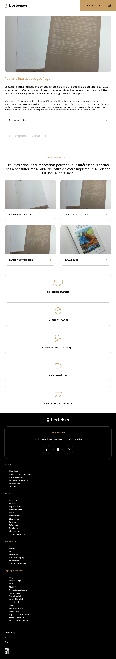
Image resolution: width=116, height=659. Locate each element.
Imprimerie (10, 464)
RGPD (7, 637)
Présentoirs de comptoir (19, 620)
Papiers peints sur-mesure (20, 614)
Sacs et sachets (15, 596)
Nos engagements (16, 477)
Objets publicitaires (14, 570)
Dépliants (13, 500)
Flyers (11, 512)
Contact (12, 486)
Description (18, 136)
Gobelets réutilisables (18, 590)
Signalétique (10, 541)
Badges (12, 577)
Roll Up (12, 551)
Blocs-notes (14, 519)
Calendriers (14, 611)
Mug (11, 583)
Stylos (11, 605)
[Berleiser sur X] (69, 449)
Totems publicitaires (17, 563)
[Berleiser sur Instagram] (58, 449)
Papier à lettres (15, 506)
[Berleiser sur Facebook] (46, 449)
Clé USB (12, 587)
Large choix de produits (58, 403)
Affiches (12, 503)
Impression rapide (58, 320)
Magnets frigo (15, 580)
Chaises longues (16, 608)
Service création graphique (58, 347)
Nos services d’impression (20, 474)
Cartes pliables (15, 516)
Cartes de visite (15, 509)
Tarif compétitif (58, 375)
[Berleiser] (16, 6)
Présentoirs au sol (16, 617)
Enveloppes (14, 528)
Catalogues (14, 525)
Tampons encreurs (17, 534)
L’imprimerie (14, 471)
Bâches (12, 548)
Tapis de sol (14, 602)
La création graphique (18, 480)
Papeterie (9, 493)
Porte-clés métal (16, 599)
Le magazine (14, 483)
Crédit (7, 642)
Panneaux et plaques (18, 557)
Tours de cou (14, 593)
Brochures (13, 522)
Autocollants (14, 560)
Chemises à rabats (16, 531)
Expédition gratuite (58, 292)
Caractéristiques (44, 136)
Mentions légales (12, 632)
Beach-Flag (13, 554)
